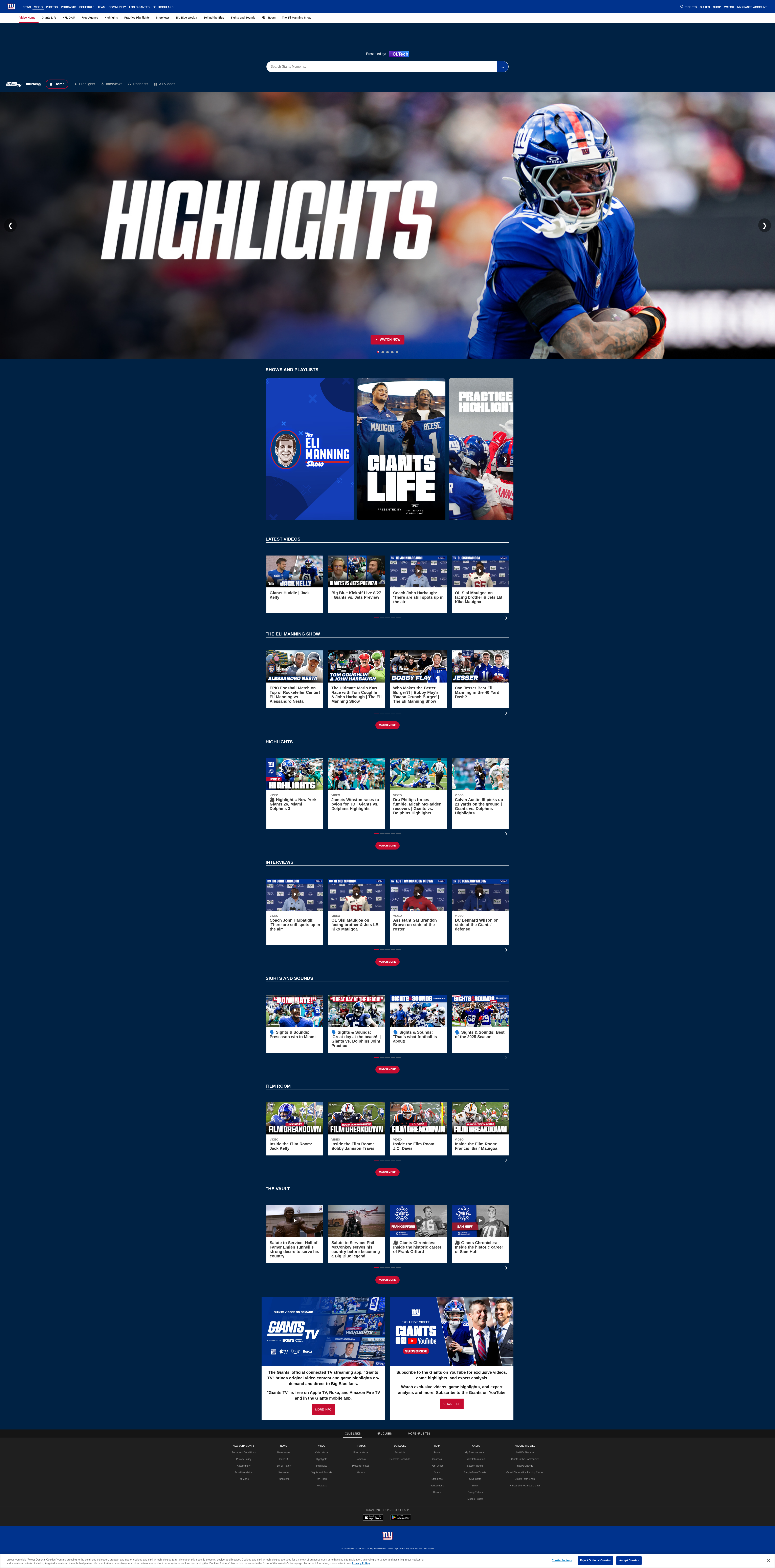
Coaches (437, 1459)
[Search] (682, 6)
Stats (437, 1472)
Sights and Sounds (321, 1472)
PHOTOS (361, 1445)
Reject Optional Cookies (595, 1560)
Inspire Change (525, 1465)
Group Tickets (475, 1492)
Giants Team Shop (525, 1478)
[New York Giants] (387, 1536)
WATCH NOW (390, 339)
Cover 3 (283, 1459)
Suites (475, 1485)
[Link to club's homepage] (11, 6)
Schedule (400, 1452)
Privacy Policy (243, 1459)
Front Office (437, 1465)
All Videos (167, 84)
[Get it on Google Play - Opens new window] (400, 1519)
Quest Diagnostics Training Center (524, 1472)
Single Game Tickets (475, 1472)
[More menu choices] (178, 6)
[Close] (768, 1560)
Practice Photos (360, 1465)
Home (59, 84)
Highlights (87, 84)
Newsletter (283, 1472)
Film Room (322, 1478)
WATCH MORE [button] (387, 725)
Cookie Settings (562, 1560)
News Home (283, 1452)
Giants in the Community (525, 1459)
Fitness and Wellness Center (525, 1485)
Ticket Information (475, 1459)
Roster (437, 1452)
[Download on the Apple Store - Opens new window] (373, 1518)
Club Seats (475, 1478)
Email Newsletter (244, 1472)
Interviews (114, 84)
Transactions (437, 1485)
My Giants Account (475, 1452)
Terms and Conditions (244, 1452)
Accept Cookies (629, 1560)
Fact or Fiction (283, 1465)
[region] (387, 1561)
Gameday (361, 1459)
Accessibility (243, 1465)
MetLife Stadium (525, 1452)
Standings (437, 1478)
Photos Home (360, 1452)
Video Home (321, 1452)
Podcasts (140, 84)
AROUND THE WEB (525, 1445)
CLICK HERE (451, 1403)
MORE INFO (323, 1409)
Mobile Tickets (475, 1498)
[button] (376, 617)
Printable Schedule (400, 1459)
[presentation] (507, 618)
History (361, 1472)
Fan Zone (244, 1478)
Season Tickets (475, 1465)
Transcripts (283, 1478)
